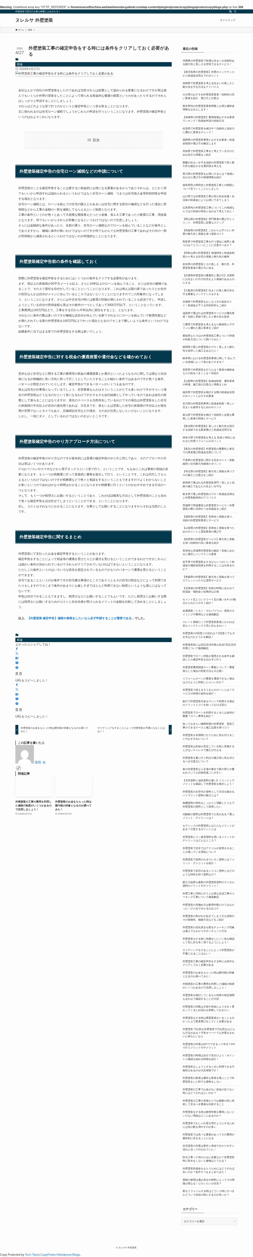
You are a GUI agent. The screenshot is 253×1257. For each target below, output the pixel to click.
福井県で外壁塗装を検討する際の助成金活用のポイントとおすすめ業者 (208, 394)
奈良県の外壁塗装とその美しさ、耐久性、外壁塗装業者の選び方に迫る (208, 266)
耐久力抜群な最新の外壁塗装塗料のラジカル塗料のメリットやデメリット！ (208, 884)
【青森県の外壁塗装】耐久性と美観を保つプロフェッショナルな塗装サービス (208, 578)
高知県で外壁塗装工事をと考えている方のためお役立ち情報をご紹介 (208, 153)
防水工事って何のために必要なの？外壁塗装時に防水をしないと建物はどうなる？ (208, 1159)
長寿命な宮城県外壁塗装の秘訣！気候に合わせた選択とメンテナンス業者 (208, 552)
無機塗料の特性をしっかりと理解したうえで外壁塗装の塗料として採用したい (208, 804)
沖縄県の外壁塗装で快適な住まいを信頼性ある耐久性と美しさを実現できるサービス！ (208, 62)
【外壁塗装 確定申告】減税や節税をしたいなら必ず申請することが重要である (79, 618)
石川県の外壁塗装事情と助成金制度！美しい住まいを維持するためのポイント (208, 405)
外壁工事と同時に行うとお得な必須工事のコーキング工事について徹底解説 (208, 895)
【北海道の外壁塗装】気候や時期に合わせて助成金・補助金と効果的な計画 (208, 590)
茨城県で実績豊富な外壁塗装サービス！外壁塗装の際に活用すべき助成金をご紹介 (208, 507)
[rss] (230, 11)
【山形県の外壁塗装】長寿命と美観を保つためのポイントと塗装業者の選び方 (208, 529)
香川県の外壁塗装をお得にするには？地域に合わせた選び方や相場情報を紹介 (208, 175)
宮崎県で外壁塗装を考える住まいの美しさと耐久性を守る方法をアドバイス (208, 85)
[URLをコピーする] (18, 674)
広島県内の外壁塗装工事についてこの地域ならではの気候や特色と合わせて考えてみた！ (208, 209)
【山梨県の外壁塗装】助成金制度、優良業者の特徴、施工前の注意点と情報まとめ (208, 382)
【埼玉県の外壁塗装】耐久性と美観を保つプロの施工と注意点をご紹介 (208, 473)
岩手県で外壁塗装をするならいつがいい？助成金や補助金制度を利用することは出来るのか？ (208, 565)
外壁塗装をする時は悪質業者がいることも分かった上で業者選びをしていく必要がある (208, 1019)
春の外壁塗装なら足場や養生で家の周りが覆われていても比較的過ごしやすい (208, 771)
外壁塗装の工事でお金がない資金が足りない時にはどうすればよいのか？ (208, 1091)
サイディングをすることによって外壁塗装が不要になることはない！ (208, 952)
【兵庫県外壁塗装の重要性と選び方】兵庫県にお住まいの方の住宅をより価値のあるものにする (208, 279)
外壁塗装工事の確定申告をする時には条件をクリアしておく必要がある (208, 963)
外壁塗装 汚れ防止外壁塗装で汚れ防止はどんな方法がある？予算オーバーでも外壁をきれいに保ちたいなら (209, 1033)
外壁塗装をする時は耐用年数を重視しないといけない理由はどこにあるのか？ (208, 1113)
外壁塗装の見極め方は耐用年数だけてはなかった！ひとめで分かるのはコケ (208, 906)
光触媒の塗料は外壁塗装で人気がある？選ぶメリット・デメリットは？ (208, 816)
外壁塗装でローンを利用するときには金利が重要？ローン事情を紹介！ (208, 714)
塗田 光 (40, 762)
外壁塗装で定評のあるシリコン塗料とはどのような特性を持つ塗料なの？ (208, 872)
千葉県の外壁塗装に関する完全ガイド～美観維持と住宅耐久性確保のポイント (208, 462)
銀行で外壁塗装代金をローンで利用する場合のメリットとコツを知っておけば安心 (208, 703)
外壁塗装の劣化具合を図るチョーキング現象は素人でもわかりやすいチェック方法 (208, 929)
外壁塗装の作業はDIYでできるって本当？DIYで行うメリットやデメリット (209, 1046)
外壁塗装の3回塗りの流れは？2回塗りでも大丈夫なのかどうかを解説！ (209, 635)
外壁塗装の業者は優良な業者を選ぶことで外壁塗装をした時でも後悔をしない (208, 1079)
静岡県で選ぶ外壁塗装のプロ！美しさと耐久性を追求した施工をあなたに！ (208, 348)
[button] (16, 649)
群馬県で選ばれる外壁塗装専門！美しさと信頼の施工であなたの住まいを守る (208, 484)
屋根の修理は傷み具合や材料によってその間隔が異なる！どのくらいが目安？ (208, 1181)
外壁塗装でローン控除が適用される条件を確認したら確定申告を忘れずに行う (208, 657)
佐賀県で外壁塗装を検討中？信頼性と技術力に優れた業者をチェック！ (208, 130)
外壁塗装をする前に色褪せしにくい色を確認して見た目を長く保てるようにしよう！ (208, 940)
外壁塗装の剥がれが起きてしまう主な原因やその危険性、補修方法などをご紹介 (208, 918)
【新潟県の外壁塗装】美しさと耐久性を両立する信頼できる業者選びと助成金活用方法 (208, 428)
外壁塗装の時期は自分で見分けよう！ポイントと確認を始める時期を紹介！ (208, 1057)
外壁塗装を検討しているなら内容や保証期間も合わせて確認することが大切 (208, 997)
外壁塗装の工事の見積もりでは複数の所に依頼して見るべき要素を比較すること (208, 1102)
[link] (18, 768)
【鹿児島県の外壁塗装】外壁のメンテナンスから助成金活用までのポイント (208, 73)
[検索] (235, 11)
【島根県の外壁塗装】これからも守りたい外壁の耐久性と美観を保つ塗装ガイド (208, 232)
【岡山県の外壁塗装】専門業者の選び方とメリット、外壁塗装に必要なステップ (208, 221)
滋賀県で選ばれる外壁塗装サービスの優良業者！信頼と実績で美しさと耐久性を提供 (208, 315)
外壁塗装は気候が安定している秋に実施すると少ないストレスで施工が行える (208, 748)
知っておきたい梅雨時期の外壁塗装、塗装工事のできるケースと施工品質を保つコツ (208, 725)
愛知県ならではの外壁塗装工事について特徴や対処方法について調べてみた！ (208, 337)
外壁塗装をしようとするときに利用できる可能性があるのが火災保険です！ (208, 1068)
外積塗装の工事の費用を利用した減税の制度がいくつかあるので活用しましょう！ (208, 985)
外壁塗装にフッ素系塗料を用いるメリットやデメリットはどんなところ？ (208, 838)
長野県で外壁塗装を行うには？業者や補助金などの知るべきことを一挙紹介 (208, 371)
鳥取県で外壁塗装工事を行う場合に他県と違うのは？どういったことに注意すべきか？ (208, 243)
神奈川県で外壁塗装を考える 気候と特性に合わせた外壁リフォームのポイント (209, 439)
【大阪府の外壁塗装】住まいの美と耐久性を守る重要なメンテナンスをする (208, 292)
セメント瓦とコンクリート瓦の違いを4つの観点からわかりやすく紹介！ (209, 601)
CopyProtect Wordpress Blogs (60, 1254)
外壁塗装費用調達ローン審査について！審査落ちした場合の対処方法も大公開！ (208, 669)
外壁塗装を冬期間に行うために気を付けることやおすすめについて (208, 737)
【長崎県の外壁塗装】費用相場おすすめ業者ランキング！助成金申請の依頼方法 (208, 119)
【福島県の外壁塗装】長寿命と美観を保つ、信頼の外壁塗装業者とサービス (208, 518)
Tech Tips (31, 1254)
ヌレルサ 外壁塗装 (34, 20)
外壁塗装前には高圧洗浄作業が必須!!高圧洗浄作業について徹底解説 (209, 646)
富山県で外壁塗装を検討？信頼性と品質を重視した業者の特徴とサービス (208, 416)
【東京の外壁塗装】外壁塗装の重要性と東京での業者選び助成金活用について (208, 450)
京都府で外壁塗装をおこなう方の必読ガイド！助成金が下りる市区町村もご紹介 (207, 303)
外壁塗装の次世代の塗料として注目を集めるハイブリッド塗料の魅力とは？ (208, 793)
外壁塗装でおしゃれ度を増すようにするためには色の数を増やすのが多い (208, 1125)
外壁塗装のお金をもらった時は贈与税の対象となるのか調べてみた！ (208, 974)
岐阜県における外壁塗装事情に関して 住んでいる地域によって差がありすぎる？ (209, 360)
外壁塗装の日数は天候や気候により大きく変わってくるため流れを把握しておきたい (208, 1008)
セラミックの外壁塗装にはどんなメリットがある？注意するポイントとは (208, 827)
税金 (20, 64)
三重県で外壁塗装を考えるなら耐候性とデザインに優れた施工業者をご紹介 (208, 326)
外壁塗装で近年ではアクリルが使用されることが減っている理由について (208, 850)
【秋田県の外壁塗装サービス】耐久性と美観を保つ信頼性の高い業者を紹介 (208, 541)
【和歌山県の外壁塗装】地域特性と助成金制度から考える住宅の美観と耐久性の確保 (208, 254)
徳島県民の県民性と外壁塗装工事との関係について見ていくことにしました (208, 187)
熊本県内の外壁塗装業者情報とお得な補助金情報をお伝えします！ (208, 107)
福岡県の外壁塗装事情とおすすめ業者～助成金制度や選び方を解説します (208, 141)
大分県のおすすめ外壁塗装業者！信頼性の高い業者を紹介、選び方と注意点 (208, 96)
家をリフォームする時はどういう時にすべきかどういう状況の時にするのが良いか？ (208, 1193)
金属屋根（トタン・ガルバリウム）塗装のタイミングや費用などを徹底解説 (208, 612)
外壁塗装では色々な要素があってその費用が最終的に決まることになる (208, 1136)
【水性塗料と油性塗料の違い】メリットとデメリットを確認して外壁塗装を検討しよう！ (208, 782)
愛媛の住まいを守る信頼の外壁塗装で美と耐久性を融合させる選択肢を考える (208, 164)
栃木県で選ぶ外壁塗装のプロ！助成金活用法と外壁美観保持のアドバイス (208, 496)
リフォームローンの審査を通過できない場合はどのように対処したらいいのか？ (208, 680)
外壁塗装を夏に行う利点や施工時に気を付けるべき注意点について (208, 759)
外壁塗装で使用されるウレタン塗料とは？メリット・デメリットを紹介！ (208, 861)
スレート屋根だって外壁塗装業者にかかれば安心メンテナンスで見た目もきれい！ (208, 623)
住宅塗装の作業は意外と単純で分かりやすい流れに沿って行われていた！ (208, 1147)
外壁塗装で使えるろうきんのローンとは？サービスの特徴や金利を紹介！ (208, 691)
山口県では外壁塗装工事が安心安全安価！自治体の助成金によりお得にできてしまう (208, 198)
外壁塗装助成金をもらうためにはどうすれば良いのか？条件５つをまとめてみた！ (208, 1170)
